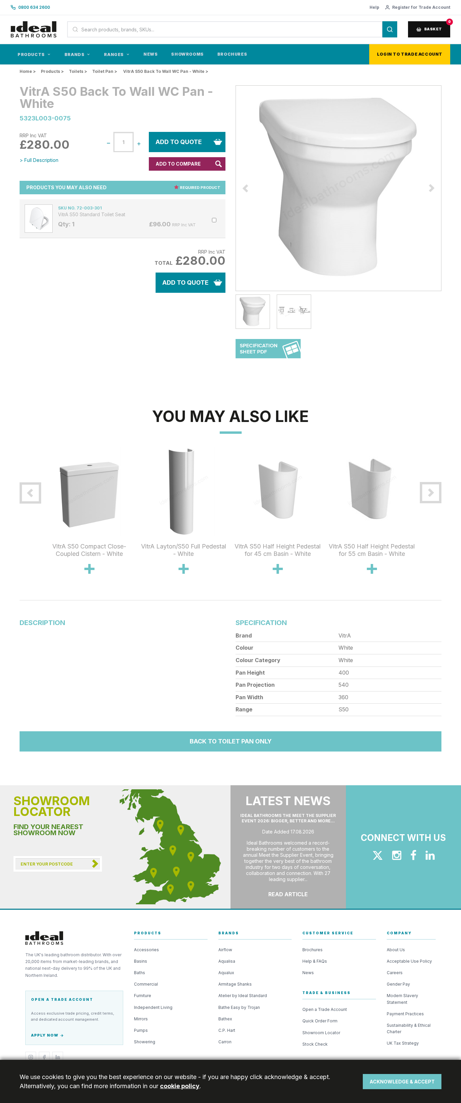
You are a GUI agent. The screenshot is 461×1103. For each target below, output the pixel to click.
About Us (396, 949)
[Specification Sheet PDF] (268, 352)
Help (374, 7)
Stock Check (315, 1044)
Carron (225, 1041)
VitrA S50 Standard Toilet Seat (91, 214)
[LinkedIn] (57, 1057)
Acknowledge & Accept (402, 1081)
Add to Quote (179, 141)
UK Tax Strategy (403, 1043)
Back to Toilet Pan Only (231, 741)
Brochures (232, 54)
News (150, 54)
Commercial (146, 984)
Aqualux (226, 972)
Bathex (225, 1018)
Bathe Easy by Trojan (239, 1007)
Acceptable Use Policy (409, 961)
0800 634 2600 (34, 7)
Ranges (114, 54)
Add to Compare (178, 164)
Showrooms (187, 54)
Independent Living (153, 1007)
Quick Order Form (319, 1020)
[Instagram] (30, 1057)
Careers (395, 972)
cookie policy (179, 1086)
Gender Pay (398, 984)
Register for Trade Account (421, 7)
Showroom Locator (321, 1032)
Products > (52, 71)
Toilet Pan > (104, 71)
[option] (338, 188)
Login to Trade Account (409, 54)
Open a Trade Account (324, 1009)
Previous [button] (230, 188)
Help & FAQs (314, 961)
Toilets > (78, 71)
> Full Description (39, 160)
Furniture (142, 995)
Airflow (225, 949)
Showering (144, 1041)
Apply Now (44, 1035)
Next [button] (446, 188)
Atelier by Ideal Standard (242, 995)
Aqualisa (226, 961)
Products (31, 54)
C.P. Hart (226, 1030)
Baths (139, 972)
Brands (74, 54)
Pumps (141, 1030)
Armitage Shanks (235, 984)
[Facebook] (44, 1057)
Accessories (146, 949)
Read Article (288, 894)
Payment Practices (405, 1013)
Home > (28, 71)
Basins (140, 961)
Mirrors (141, 1018)
